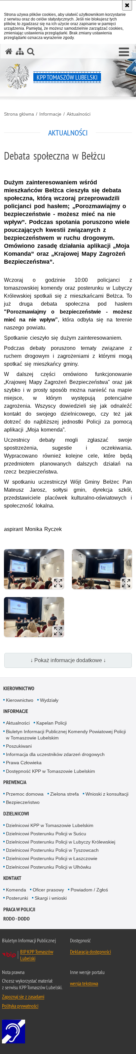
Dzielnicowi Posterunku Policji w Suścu (46, 833)
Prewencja (14, 782)
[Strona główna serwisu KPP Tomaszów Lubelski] (9, 51)
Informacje (50, 114)
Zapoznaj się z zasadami (23, 996)
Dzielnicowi (16, 813)
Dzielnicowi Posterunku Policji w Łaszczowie (51, 858)
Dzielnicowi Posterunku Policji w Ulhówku (48, 867)
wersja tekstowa (84, 983)
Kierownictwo (18, 688)
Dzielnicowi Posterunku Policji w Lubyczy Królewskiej (60, 842)
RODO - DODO (16, 918)
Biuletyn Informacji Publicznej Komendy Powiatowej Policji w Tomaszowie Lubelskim (66, 734)
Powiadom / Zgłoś (89, 889)
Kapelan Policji (51, 723)
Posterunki (17, 898)
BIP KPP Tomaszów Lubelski (36, 954)
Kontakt (12, 878)
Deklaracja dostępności (90, 951)
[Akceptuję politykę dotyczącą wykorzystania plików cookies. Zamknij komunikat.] (127, 5)
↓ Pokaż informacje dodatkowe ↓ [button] (68, 660)
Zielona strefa (64, 794)
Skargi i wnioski (51, 898)
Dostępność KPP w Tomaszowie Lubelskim (50, 771)
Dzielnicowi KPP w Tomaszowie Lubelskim (49, 825)
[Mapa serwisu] (20, 51)
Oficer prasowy (48, 889)
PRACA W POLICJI (19, 909)
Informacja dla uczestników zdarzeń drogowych (55, 754)
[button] (124, 52)
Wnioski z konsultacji (106, 794)
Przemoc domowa (25, 794)
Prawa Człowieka (24, 762)
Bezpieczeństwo (23, 802)
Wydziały (49, 700)
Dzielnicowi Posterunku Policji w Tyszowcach (52, 850)
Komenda (16, 889)
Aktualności (78, 114)
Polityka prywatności (20, 1005)
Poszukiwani (19, 746)
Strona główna (19, 114)
